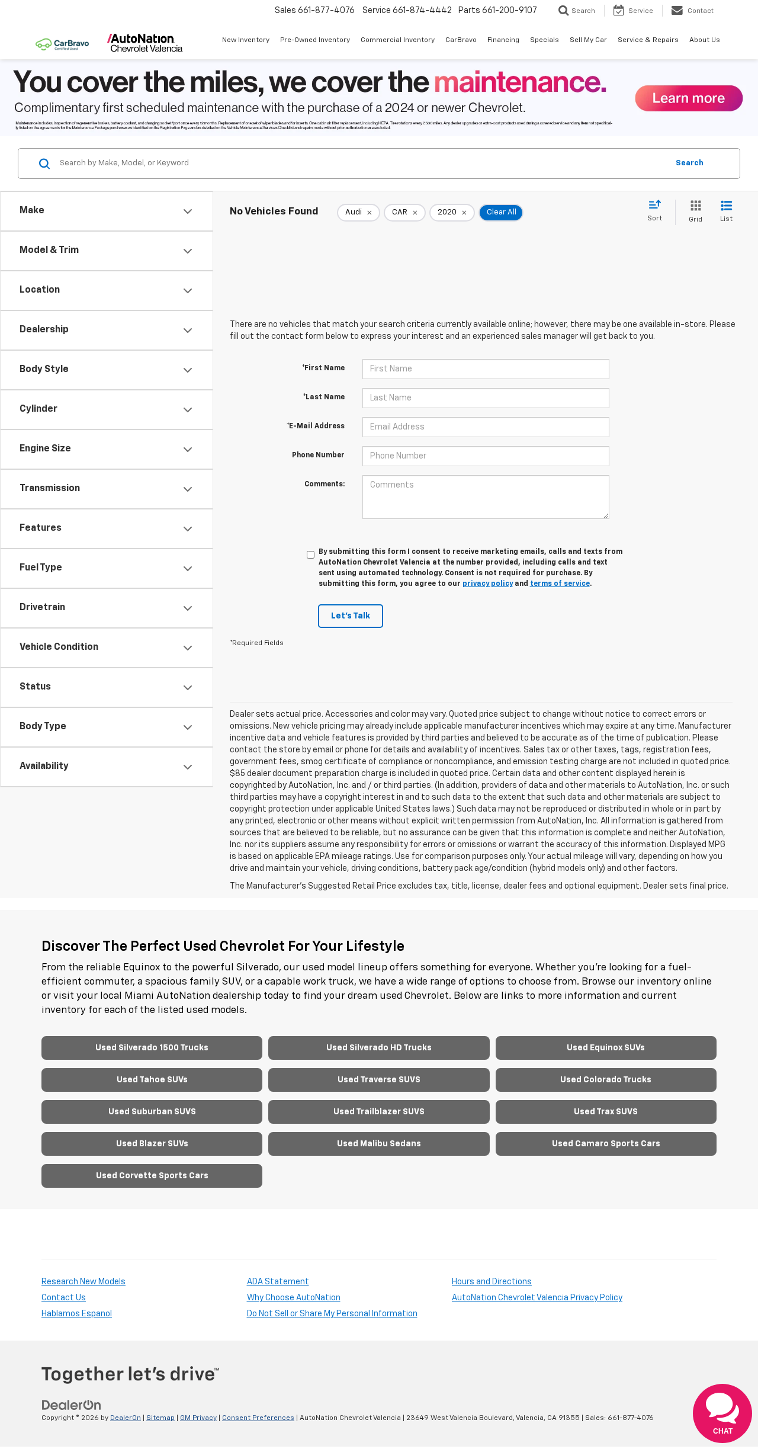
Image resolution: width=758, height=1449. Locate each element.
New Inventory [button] (245, 40)
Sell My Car (588, 40)
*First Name (323, 368)
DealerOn (125, 1418)
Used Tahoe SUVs (152, 1080)
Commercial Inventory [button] (398, 40)
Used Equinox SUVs (606, 1048)
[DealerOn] (71, 1405)
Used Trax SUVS (606, 1112)
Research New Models (83, 1282)
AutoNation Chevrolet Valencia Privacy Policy (537, 1298)
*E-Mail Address (316, 426)
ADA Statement (278, 1282)
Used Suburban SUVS (152, 1112)
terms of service (560, 584)
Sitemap (160, 1418)
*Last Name (324, 397)
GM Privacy (198, 1418)
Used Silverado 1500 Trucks (151, 1048)
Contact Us (63, 1298)
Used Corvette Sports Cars (152, 1176)
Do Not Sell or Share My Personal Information (332, 1314)
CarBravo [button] (461, 40)
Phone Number (318, 455)
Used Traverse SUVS (379, 1080)
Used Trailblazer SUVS (379, 1112)
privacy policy (487, 584)
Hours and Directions (492, 1282)
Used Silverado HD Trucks (379, 1048)
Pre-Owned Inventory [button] (315, 40)
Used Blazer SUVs (152, 1144)
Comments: (324, 484)
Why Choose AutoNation (294, 1298)
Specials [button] (544, 40)
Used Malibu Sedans (379, 1144)
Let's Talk (350, 616)
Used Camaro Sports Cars (606, 1144)
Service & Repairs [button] (648, 40)
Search (690, 163)
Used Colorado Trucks (605, 1080)
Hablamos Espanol (76, 1314)
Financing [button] (503, 40)
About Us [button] (704, 40)
